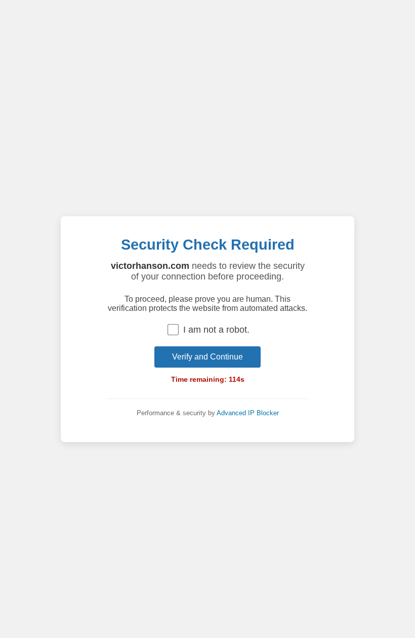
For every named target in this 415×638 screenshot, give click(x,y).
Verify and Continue (207, 356)
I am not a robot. (216, 330)
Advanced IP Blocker (248, 413)
